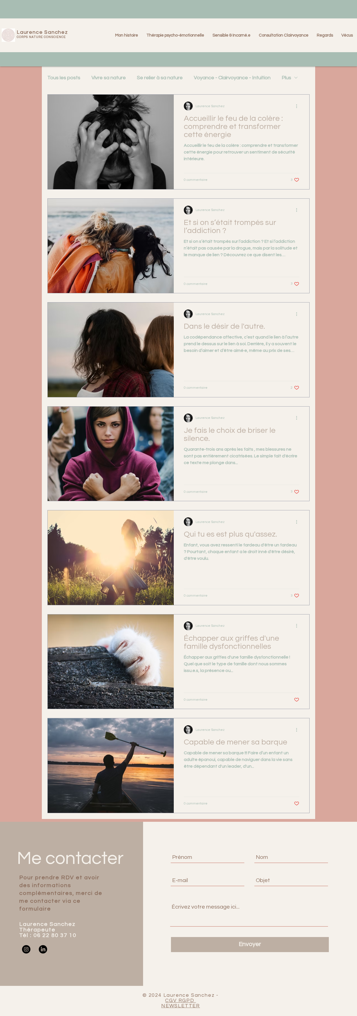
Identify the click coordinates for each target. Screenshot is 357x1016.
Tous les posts (63, 77)
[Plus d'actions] (298, 106)
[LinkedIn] (43, 949)
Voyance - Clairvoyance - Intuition (232, 77)
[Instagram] (26, 949)
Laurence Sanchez (42, 32)
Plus (286, 77)
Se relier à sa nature (160, 77)
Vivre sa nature (108, 77)
